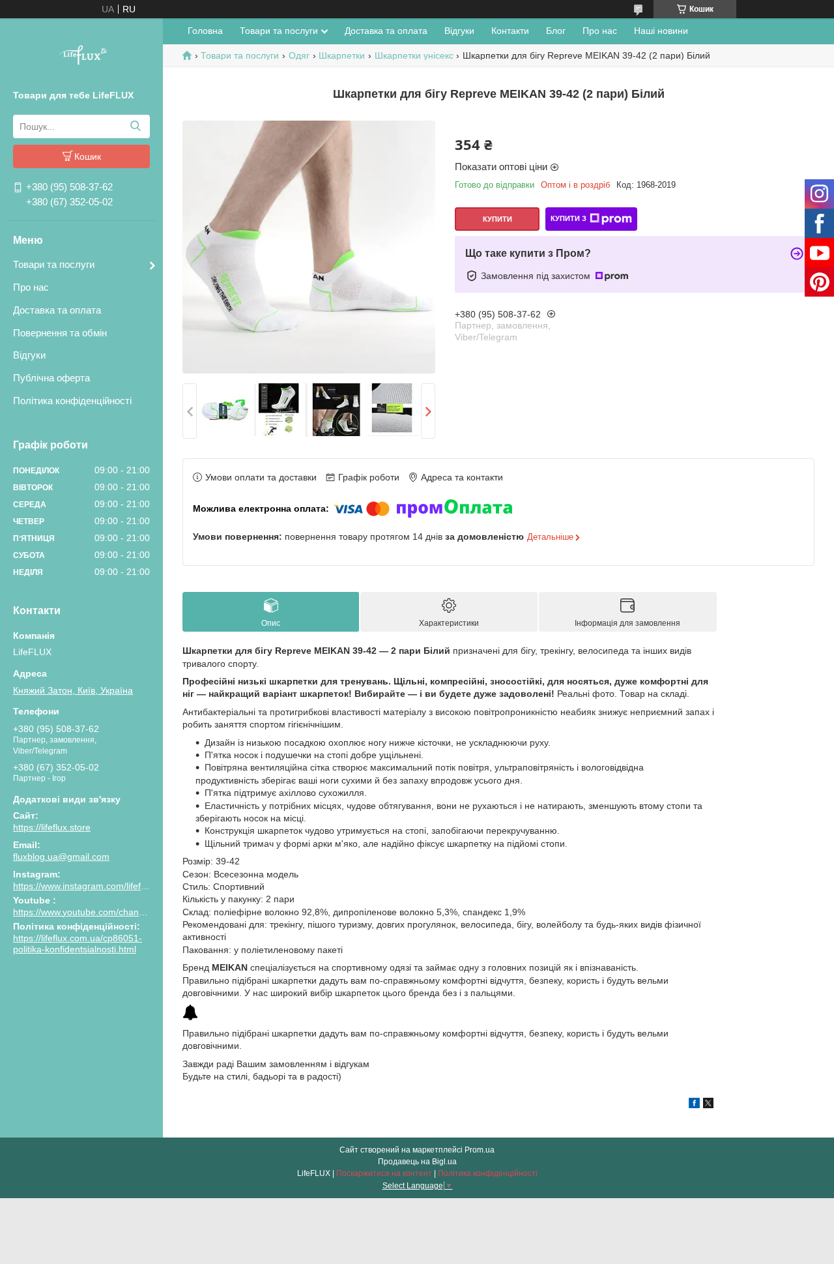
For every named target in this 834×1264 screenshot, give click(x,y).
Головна (205, 30)
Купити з (568, 218)
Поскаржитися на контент (384, 1173)
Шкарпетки (342, 55)
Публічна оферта (51, 377)
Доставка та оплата (57, 310)
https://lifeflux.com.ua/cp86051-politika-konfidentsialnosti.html (77, 944)
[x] (708, 1105)
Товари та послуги (53, 264)
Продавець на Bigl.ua (417, 1161)
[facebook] (694, 1105)
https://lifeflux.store (52, 827)
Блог (556, 30)
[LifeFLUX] (81, 56)
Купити (497, 219)
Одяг (299, 55)
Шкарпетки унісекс (414, 55)
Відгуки (29, 354)
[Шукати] (135, 126)
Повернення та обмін (60, 332)
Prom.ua (480, 1149)
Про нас (31, 287)
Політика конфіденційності (72, 400)
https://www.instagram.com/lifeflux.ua (89, 886)
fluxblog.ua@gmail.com (61, 856)
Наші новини (661, 30)
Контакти (510, 30)
